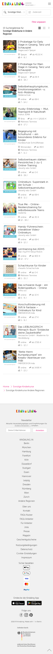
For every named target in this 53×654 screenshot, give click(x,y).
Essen (26, 472)
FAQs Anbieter (26, 519)
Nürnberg (26, 489)
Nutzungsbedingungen (26, 545)
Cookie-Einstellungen (26, 553)
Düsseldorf (27, 464)
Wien (26, 493)
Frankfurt (26, 456)
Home (6, 386)
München (26, 447)
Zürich (26, 497)
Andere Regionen (26, 501)
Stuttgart (26, 468)
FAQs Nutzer (26, 515)
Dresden (26, 484)
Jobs (26, 527)
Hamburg (26, 451)
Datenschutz (26, 549)
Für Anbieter (26, 523)
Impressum (26, 558)
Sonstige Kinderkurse (23, 386)
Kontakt (26, 511)
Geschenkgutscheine (26, 540)
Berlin (26, 443)
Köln (26, 460)
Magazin (26, 535)
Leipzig (26, 480)
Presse (27, 531)
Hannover (26, 476)
